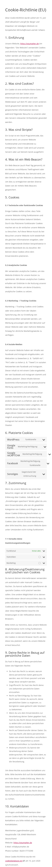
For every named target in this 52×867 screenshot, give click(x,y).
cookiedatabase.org (14, 861)
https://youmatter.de (29, 43)
